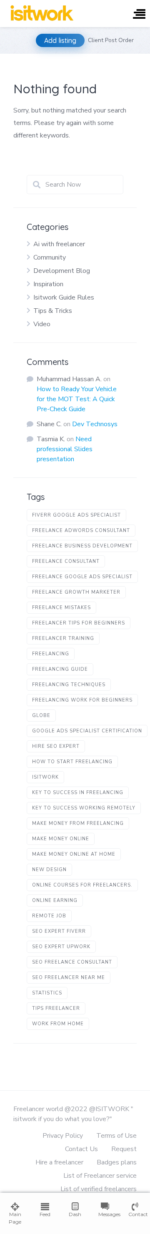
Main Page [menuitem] (15, 1218)
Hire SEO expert (56, 746)
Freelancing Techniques (68, 685)
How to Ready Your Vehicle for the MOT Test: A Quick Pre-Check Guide (77, 399)
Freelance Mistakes (61, 608)
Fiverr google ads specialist (76, 515)
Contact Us (81, 1149)
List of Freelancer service (100, 1175)
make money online (60, 839)
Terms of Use (116, 1135)
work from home (58, 1024)
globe (41, 715)
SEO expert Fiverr (59, 931)
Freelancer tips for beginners (78, 623)
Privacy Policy (62, 1135)
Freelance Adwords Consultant (81, 530)
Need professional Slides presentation (64, 449)
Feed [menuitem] (45, 1214)
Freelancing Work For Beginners (82, 700)
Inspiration (48, 284)
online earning (55, 900)
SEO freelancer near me (68, 977)
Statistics (47, 993)
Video (41, 324)
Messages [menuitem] (105, 1214)
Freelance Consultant (66, 561)
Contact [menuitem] (135, 1214)
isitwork (45, 777)
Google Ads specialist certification (87, 731)
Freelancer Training (63, 638)
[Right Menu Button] (139, 14)
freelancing (50, 654)
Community (49, 257)
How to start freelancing (72, 762)
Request (124, 1149)
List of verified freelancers (98, 1189)
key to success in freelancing (77, 792)
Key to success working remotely (83, 808)
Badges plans (117, 1162)
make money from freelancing (78, 823)
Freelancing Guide (60, 669)
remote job (49, 916)
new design (49, 870)
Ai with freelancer (59, 244)
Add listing (60, 40)
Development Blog (61, 270)
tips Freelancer (56, 1008)
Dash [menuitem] (75, 1214)
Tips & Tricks (52, 310)
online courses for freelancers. (82, 885)
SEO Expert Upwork (61, 947)
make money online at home (73, 854)
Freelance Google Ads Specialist (82, 577)
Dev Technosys (95, 424)
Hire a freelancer (59, 1162)
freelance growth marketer (76, 592)
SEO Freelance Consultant (72, 962)
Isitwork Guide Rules (63, 297)
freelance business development (82, 546)
